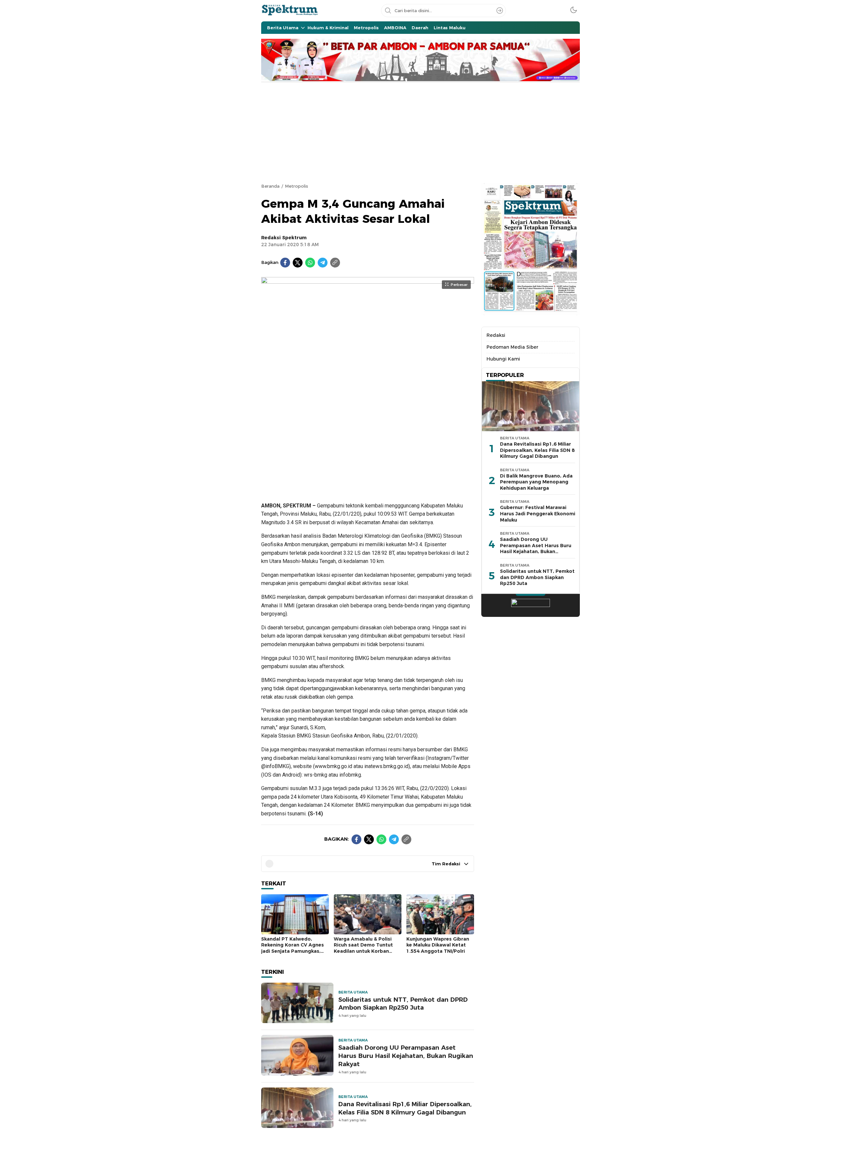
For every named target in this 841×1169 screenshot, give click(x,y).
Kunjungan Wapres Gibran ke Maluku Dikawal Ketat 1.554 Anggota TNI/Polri (437, 945)
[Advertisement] (420, 132)
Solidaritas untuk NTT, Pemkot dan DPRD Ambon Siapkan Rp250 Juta (403, 1004)
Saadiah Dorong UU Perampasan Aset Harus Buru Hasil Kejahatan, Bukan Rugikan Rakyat (405, 1056)
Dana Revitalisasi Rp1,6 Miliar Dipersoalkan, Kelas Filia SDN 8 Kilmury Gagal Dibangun (405, 1108)
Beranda (270, 186)
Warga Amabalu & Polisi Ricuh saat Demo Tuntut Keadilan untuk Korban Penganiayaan (363, 948)
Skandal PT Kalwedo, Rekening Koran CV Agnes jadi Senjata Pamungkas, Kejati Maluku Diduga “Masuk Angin (292, 951)
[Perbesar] (367, 487)
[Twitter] (298, 263)
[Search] (500, 10)
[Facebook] (285, 263)
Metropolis (296, 186)
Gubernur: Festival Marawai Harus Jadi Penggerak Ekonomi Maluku (537, 514)
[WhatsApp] (310, 263)
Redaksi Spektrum (284, 237)
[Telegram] (323, 263)
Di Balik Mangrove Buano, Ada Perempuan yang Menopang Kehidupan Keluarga (536, 482)
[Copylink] (335, 263)
